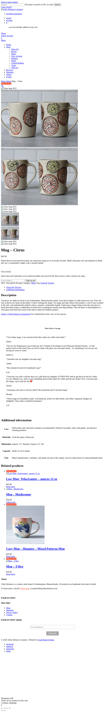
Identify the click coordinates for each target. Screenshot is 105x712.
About (24, 672)
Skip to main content (9, 2)
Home (3, 81)
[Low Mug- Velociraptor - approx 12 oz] (23, 473)
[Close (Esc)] (10, 708)
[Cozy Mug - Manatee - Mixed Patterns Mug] (25, 543)
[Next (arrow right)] (5, 710)
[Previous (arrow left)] (2, 710)
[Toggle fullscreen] (5, 708)
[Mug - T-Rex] (12, 561)
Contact (9, 615)
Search (57, 5)
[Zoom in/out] (2, 708)
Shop (8, 608)
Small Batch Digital (46, 640)
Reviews (25, 665)
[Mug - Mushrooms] (14, 489)
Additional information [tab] (15, 290)
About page (24, 588)
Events (24, 676)
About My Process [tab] (13, 287)
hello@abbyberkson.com (25, 687)
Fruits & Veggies (47, 283)
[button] (6, 7)
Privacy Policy (12, 612)
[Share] (7, 708)
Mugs (9, 81)
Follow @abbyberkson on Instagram (16, 314)
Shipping (9, 610)
